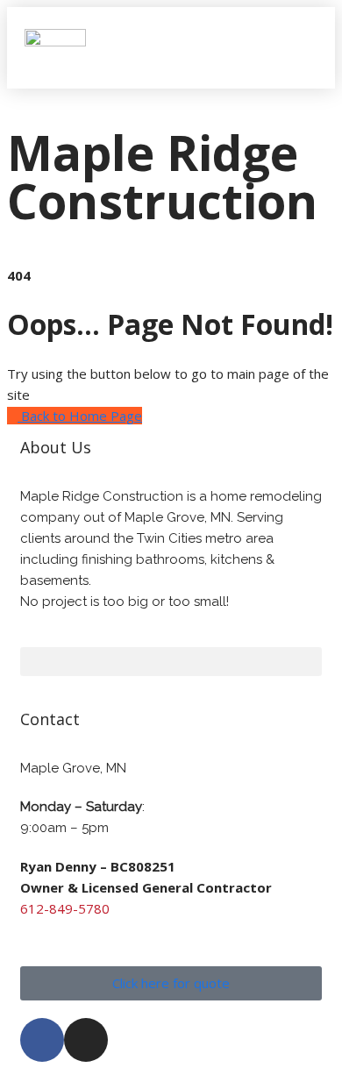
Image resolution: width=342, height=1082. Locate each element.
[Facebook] (42, 1040)
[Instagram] (86, 1040)
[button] (300, 47)
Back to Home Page (80, 415)
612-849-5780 (65, 908)
